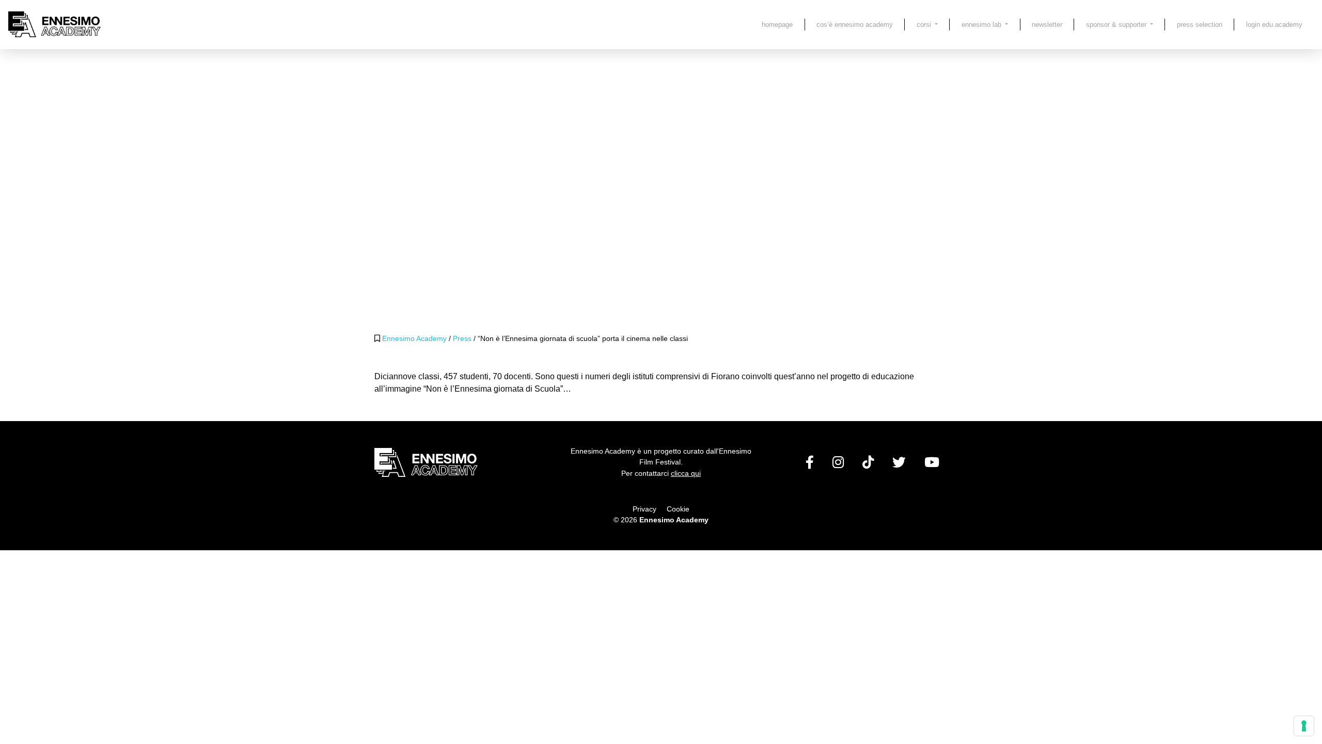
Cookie (678, 509)
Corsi (925, 24)
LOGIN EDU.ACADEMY (1274, 24)
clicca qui (686, 473)
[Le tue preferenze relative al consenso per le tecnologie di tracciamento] (1304, 726)
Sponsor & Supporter (1117, 24)
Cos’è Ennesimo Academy (854, 24)
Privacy (644, 509)
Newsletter (1047, 24)
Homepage (777, 24)
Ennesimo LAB (982, 24)
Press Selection (1199, 24)
